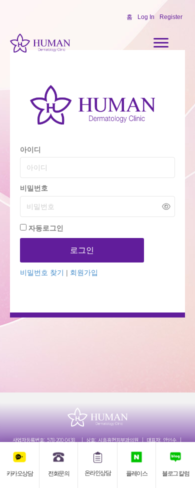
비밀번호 (34, 188)
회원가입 (84, 272)
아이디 (30, 150)
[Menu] (161, 43)
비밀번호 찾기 (43, 272)
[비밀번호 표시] (166, 206)
